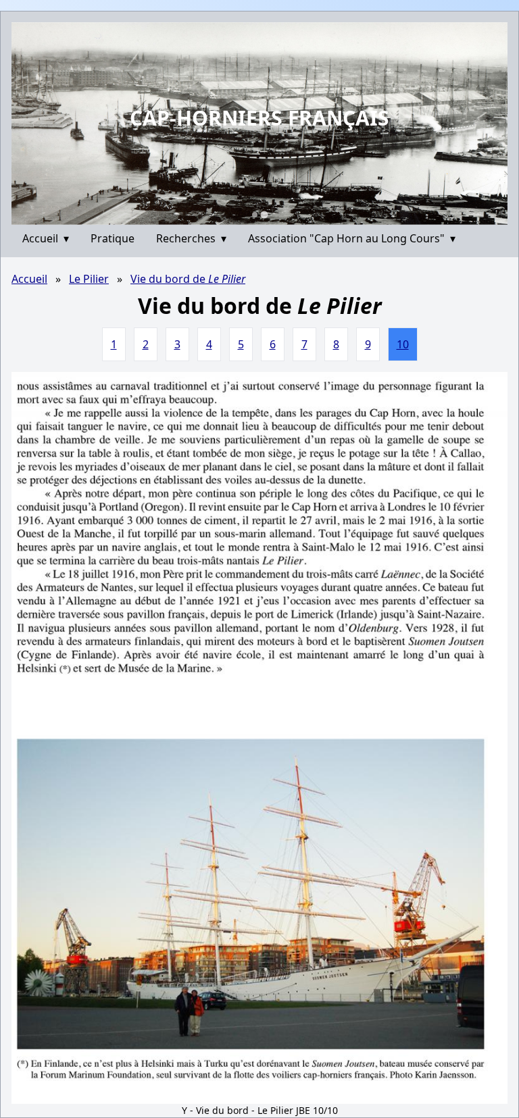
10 (403, 344)
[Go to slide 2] (264, 214)
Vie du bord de (187, 278)
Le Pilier (89, 278)
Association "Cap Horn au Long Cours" (351, 238)
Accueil (45, 238)
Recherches (191, 238)
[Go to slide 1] (254, 214)
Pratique (112, 238)
